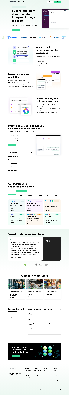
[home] (12, 2)
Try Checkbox (50, 1)
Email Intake (36, 377)
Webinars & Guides (56, 373)
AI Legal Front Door (37, 370)
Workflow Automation (28, 373)
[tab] (21, 140)
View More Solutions (21, 191)
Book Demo (57, 1)
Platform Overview (28, 370)
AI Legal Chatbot (28, 375)
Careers (45, 375)
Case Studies (55, 375)
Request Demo (46, 377)
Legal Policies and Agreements (39, 389)
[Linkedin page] (60, 389)
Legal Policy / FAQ (37, 373)
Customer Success (56, 377)
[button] (20, 1)
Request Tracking (37, 375)
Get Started (15, 30)
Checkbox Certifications (47, 373)
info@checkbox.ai (13, 317)
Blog (44, 370)
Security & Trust (30, 389)
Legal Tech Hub (55, 380)
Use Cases (54, 370)
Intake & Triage (27, 377)
